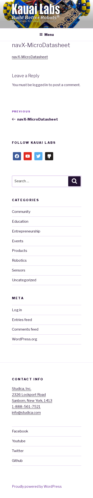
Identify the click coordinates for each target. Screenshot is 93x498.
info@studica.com (26, 412)
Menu (49, 35)
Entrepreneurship (26, 231)
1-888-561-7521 (26, 406)
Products (19, 251)
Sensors (18, 270)
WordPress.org (24, 339)
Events (17, 241)
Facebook (20, 431)
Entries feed (22, 320)
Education (20, 221)
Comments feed (25, 329)
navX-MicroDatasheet (30, 57)
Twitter (18, 451)
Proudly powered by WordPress (37, 486)
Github (17, 461)
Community (21, 212)
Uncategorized (24, 280)
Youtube (19, 441)
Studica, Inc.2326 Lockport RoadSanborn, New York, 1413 (32, 395)
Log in (17, 310)
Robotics (19, 260)
